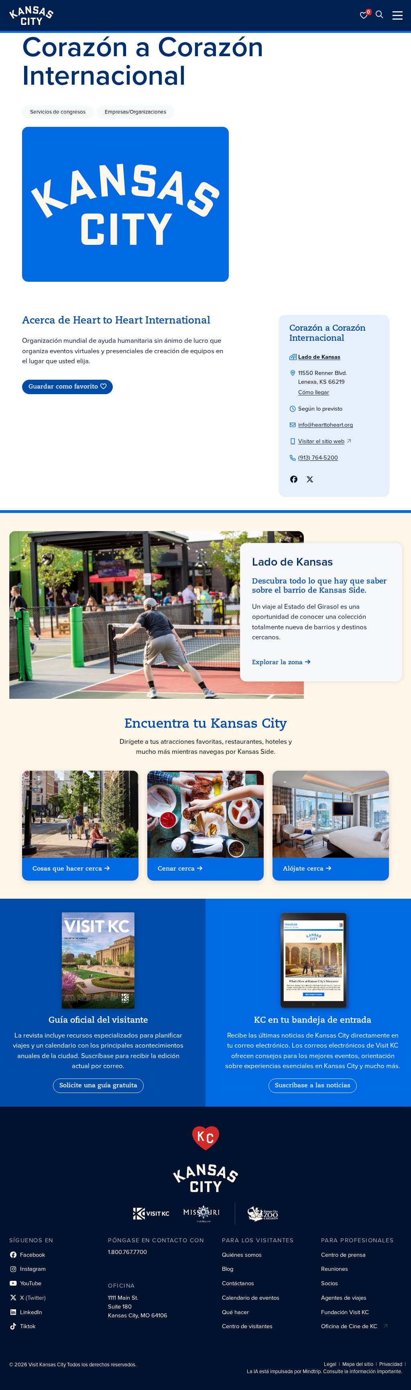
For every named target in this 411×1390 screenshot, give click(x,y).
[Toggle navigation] (397, 15)
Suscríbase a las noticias (312, 1086)
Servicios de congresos (57, 112)
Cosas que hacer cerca (67, 869)
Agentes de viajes (343, 1297)
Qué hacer (235, 1312)
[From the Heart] (205, 1138)
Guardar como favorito (63, 387)
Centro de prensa (343, 1254)
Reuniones (334, 1268)
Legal (330, 1364)
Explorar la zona (277, 662)
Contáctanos (238, 1283)
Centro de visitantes (247, 1326)
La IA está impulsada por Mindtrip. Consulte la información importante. (324, 1371)
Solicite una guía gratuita (98, 1086)
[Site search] (379, 15)
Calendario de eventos (250, 1297)
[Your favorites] (364, 15)
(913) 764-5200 (318, 457)
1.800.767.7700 (127, 1252)
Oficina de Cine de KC (349, 1326)
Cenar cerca (176, 869)
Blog (227, 1268)
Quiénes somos (242, 1254)
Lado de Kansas (319, 356)
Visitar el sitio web (321, 441)
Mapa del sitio (357, 1364)
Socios (329, 1283)
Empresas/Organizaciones (135, 112)
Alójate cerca (303, 869)
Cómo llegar (313, 392)
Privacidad (390, 1364)
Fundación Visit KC (345, 1312)
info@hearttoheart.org (325, 424)
